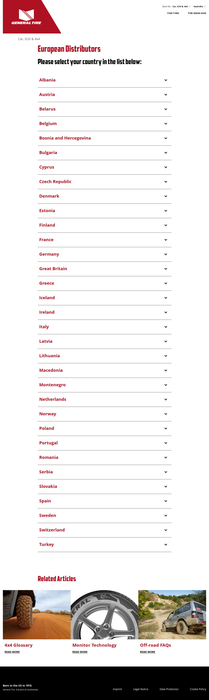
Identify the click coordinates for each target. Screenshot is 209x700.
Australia (198, 6)
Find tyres (173, 13)
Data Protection (169, 689)
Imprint (117, 689)
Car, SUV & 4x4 (180, 6)
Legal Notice (140, 689)
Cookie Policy (198, 689)
